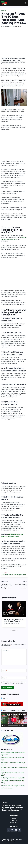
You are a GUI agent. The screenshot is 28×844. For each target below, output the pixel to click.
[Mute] (23, 725)
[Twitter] (12, 830)
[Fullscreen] (25, 725)
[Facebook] (8, 830)
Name (4, 671)
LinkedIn (23, 574)
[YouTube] (19, 830)
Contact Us (14, 820)
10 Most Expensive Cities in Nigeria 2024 (13, 778)
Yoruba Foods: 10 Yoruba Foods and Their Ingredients (6, 585)
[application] (14, 719)
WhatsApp (17, 574)
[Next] (23, 615)
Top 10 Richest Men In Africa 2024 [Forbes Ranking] (14, 620)
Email (4, 678)
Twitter (3, 574)
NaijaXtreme (11, 841)
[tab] (12, 630)
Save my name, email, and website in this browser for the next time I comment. (14, 682)
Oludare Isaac (6, 26)
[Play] (3, 725)
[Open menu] (25, 3)
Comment (5, 650)
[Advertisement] (14, 43)
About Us (14, 818)
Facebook (8, 574)
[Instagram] (16, 830)
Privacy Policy (14, 822)
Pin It (12, 574)
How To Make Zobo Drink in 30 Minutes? (21, 585)
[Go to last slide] (4, 615)
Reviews (3, 10)
